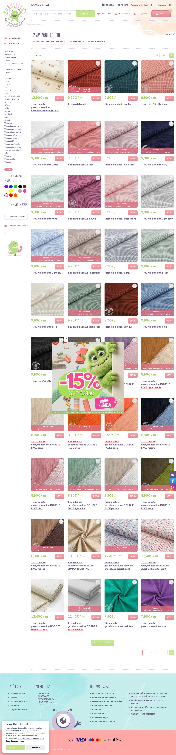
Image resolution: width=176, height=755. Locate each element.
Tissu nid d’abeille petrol (118, 104)
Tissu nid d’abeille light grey (157, 218)
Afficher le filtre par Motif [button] (49, 42)
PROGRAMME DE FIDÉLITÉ (117, 5)
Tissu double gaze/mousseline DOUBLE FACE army (155, 505)
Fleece (7, 75)
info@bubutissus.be (41, 5)
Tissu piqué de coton (13, 126)
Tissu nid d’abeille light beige (84, 272)
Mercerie (8, 90)
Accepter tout (15, 747)
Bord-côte (8, 51)
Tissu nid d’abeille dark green (84, 326)
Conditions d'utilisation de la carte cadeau (147, 701)
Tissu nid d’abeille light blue (47, 272)
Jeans (6, 81)
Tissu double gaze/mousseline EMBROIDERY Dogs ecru (45, 107)
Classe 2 (8, 60)
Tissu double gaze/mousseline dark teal (119, 624)
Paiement (96, 709)
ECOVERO (9, 66)
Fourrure (7, 78)
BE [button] (170, 5)
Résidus (7, 105)
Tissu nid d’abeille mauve (82, 218)
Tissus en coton (10, 138)
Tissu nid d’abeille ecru (44, 326)
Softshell (8, 117)
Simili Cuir (8, 114)
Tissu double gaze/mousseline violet (154, 624)
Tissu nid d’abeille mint (44, 218)
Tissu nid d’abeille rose (81, 164)
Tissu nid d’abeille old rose (120, 164)
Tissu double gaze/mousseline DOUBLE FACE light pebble (155, 384)
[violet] (6, 186)
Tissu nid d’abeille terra (81, 104)
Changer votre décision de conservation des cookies (149, 708)
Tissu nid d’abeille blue (154, 326)
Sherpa (7, 111)
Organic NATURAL (12, 96)
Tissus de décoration (13, 135)
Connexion (161, 5)
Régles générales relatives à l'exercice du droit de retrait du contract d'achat (149, 694)
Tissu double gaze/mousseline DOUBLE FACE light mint (82, 505)
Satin (6, 108)
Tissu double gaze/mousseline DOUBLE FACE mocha (45, 566)
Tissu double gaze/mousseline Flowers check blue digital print (119, 566)
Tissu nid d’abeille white (44, 164)
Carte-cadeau (10, 57)
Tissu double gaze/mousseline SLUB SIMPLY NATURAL (80, 566)
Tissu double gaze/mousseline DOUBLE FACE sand (45, 445)
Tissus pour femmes (12, 147)
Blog (153, 5)
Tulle (6, 153)
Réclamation (98, 713)
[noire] (20, 186)
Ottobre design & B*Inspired (11, 101)
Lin (5, 87)
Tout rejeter (35, 747)
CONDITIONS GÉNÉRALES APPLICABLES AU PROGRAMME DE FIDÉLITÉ (46, 699)
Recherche (85, 14)
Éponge (7, 72)
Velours (7, 156)
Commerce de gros (101, 717)
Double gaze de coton (13, 63)
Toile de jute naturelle (13, 150)
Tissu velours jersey (12, 132)
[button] (16, 216)
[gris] (20, 191)
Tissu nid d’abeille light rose (120, 218)
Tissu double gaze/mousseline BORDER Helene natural (45, 626)
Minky (6, 93)
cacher (8, 169)
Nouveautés (15, 38)
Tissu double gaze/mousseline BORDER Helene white (82, 626)
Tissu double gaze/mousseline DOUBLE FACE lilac (45, 505)
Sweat (7, 120)
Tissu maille (9, 123)
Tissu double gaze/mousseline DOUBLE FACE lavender (119, 384)
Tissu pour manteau (12, 129)
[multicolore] (6, 195)
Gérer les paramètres (15, 741)
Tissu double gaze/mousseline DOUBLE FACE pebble (119, 505)
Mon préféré (106, 14)
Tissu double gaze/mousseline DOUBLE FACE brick (82, 445)
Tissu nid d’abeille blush (154, 104)
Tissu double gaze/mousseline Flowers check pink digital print (155, 566)
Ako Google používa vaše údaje (31, 738)
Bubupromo (15, 43)
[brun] (24, 186)
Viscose (7, 162)
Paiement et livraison (139, 5)
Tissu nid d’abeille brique (118, 326)
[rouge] (11, 195)
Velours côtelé (10, 159)
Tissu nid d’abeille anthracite (84, 381)
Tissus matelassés (12, 144)
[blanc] (15, 191)
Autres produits (103, 643)
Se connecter (124, 14)
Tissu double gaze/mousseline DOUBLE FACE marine (155, 445)
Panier (163, 14)
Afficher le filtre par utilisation (89, 42)
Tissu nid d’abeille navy (154, 164)
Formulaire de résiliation (103, 721)
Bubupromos (9, 54)
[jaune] (11, 191)
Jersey (7, 84)
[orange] (15, 195)
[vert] (15, 186)
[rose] (24, 191)
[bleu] (11, 186)
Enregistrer (142, 14)
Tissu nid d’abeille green (154, 272)
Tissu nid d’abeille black (44, 381)
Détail (59, 98)
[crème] (6, 191)
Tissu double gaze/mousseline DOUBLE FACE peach (119, 445)
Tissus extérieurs (11, 141)
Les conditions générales (104, 693)
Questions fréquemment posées (107, 701)
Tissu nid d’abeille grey (117, 272)
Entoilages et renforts (13, 69)
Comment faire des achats (104, 697)
